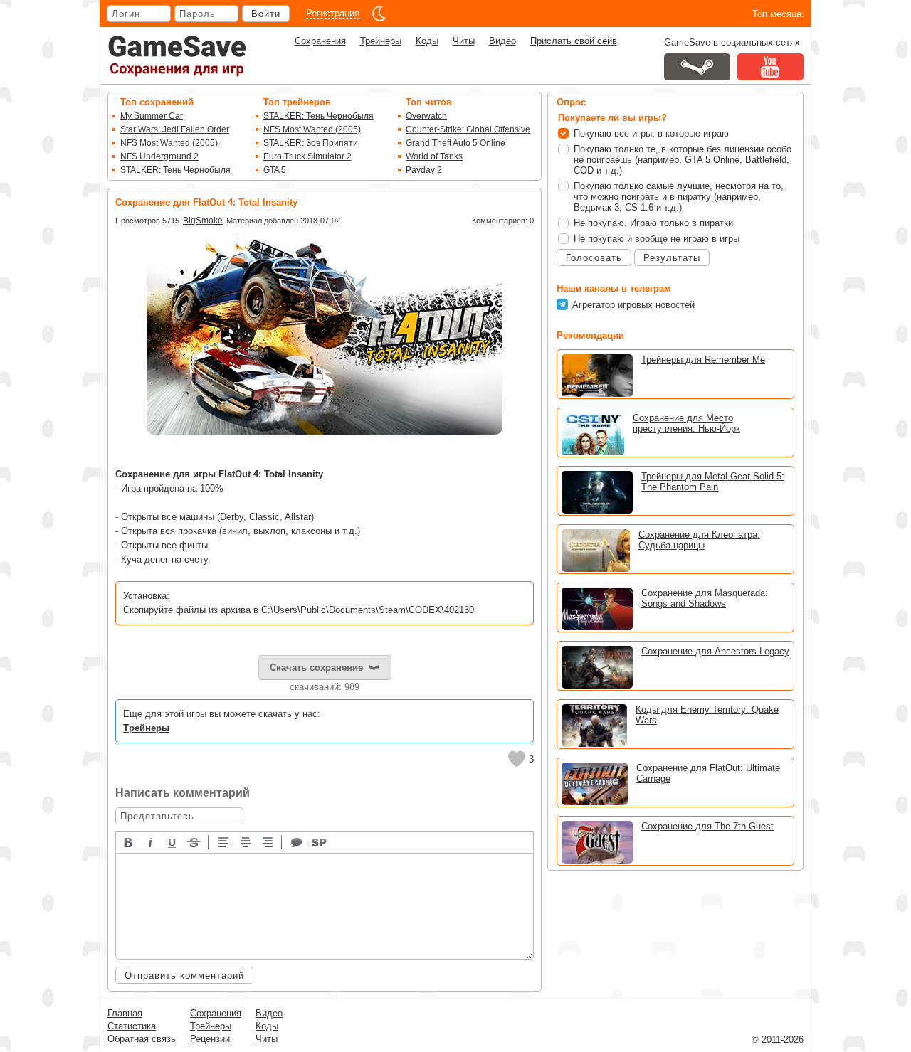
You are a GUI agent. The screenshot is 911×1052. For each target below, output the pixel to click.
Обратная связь (141, 1039)
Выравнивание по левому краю (224, 841)
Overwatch (426, 116)
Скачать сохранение (316, 667)
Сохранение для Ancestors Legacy (715, 651)
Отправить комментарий (184, 975)
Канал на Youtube (770, 66)
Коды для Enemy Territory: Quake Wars (707, 715)
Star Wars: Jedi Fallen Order (174, 129)
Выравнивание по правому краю (268, 841)
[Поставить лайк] (516, 758)
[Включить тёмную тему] (379, 13)
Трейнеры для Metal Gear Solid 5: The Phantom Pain (712, 481)
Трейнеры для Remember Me (703, 359)
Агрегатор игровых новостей (633, 304)
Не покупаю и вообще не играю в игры (656, 238)
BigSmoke (203, 220)
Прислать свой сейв (573, 41)
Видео (502, 41)
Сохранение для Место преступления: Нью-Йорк (686, 423)
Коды (427, 41)
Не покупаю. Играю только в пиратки (653, 223)
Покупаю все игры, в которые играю (651, 133)
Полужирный (129, 841)
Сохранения (320, 41)
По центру (246, 841)
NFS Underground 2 (159, 156)
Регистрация (332, 13)
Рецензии (210, 1039)
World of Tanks (434, 156)
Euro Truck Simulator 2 (307, 156)
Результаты (671, 258)
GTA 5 (274, 170)
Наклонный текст (151, 841)
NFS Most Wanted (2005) (169, 143)
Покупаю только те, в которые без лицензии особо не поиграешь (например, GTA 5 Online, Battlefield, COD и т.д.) (682, 160)
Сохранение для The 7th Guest (707, 826)
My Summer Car (151, 116)
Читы (464, 41)
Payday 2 (424, 170)
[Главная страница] (177, 56)
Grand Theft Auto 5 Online (455, 143)
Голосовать (594, 258)
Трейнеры (380, 41)
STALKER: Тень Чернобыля (175, 170)
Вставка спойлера (319, 841)
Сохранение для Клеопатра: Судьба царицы (699, 540)
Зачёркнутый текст (195, 841)
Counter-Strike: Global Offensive (468, 129)
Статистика (131, 1026)
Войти (265, 14)
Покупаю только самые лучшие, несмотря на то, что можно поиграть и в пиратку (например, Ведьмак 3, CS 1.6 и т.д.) (679, 197)
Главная (124, 1013)
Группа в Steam (697, 66)
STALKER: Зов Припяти (310, 143)
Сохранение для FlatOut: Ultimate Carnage (708, 773)
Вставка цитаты (297, 841)
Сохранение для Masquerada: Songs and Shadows (704, 598)
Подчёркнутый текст (173, 841)
